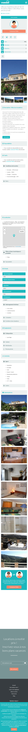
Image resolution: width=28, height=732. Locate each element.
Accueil (14, 685)
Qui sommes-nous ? (14, 687)
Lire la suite (6, 137)
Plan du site (14, 693)
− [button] (4, 230)
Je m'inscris (14, 669)
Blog (14, 696)
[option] (9, 100)
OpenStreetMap (18, 246)
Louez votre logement (14, 689)
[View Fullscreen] (5, 233)
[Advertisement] (14, 200)
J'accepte (14, 729)
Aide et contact (14, 691)
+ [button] (4, 228)
